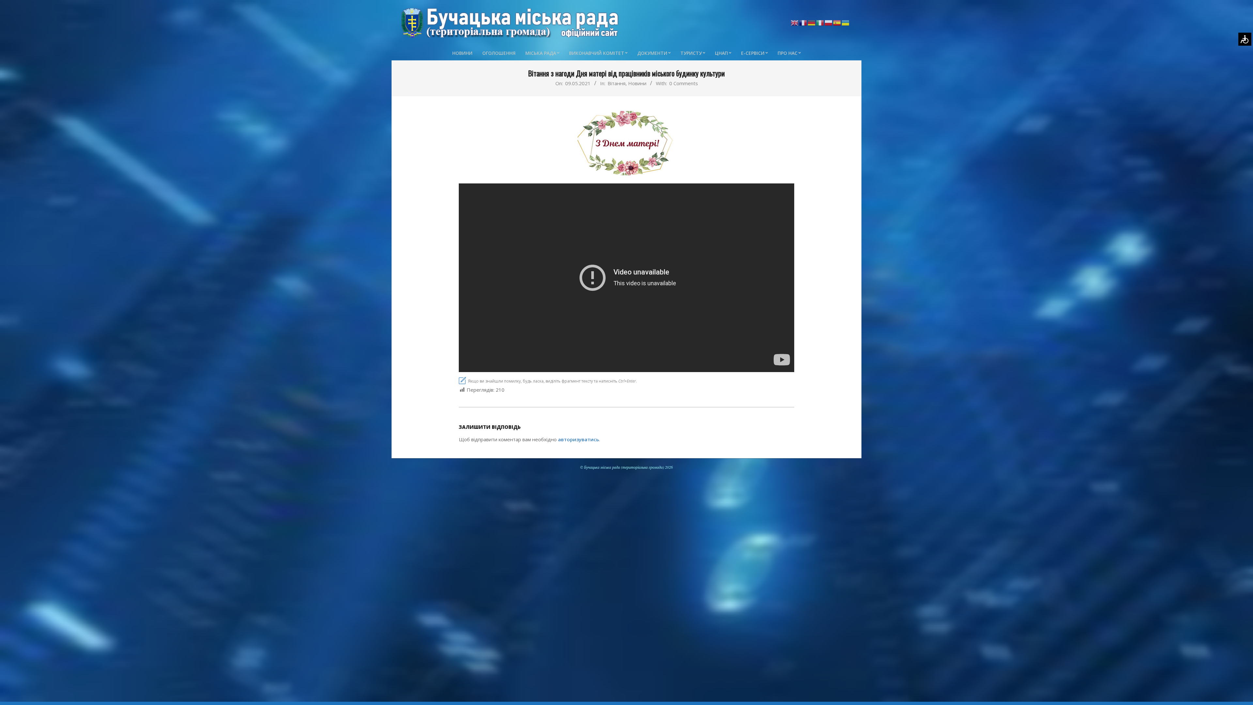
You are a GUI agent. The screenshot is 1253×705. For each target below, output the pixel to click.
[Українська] (846, 22)
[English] (795, 22)
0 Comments (683, 83)
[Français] (803, 22)
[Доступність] (1244, 39)
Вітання (617, 83)
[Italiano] (820, 22)
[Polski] (829, 22)
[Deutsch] (812, 22)
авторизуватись (578, 439)
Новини (637, 83)
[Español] (837, 22)
